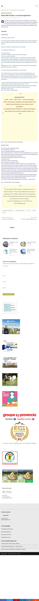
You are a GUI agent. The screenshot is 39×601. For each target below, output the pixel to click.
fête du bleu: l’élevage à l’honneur (31, 243)
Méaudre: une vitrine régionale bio (8, 219)
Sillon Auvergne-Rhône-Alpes (9, 541)
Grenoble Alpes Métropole (6, 531)
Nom (4, 275)
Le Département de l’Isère (6, 537)
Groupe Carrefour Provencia (6, 534)
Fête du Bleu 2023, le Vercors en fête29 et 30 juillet (31, 251)
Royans (34, 210)
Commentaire (6, 266)
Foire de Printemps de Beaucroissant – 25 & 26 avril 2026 (11, 546)
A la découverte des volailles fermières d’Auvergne (10, 543)
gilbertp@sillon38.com (6, 519)
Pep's (29, 210)
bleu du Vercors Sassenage (6, 13)
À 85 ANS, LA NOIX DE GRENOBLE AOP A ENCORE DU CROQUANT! (13, 549)
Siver (4, 212)
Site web (4, 287)
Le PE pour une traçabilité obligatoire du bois (29, 219)
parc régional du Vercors (20, 210)
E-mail (4, 281)
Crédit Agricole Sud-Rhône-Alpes (7, 529)
